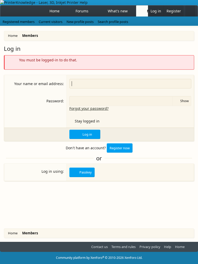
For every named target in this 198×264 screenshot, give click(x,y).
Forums (82, 11)
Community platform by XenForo (99, 257)
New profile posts (80, 21)
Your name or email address (38, 83)
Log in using (52, 171)
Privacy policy (149, 246)
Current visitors (50, 21)
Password (54, 100)
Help (167, 246)
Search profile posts (113, 21)
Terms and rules (123, 246)
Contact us (99, 246)
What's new (118, 11)
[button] (93, 11)
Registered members (19, 21)
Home (55, 11)
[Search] (190, 11)
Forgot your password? (89, 108)
